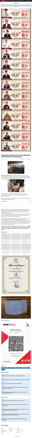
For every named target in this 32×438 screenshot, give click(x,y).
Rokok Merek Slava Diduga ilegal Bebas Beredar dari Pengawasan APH (13, 375)
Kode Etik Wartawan (4, 430)
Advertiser (2, 433)
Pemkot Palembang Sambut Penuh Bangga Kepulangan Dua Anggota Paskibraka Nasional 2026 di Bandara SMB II (14, 392)
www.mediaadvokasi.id (23, 226)
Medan (3, 382)
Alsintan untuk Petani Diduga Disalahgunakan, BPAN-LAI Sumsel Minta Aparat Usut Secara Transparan (15, 405)
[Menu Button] (2, 3)
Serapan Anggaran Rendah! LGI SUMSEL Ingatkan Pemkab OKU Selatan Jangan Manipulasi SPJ (14, 419)
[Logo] (16, 425)
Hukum (3, 378)
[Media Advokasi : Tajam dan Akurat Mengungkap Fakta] (16, 3)
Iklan (9, 431)
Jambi (2, 374)
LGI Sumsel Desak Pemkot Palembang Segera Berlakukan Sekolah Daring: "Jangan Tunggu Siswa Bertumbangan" (15, 388)
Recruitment (18, 432)
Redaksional (10, 430)
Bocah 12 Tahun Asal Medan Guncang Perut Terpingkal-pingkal (12, 383)
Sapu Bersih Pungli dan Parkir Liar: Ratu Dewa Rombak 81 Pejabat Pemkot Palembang (15, 379)
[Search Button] (30, 3)
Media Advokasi (17, 436)
